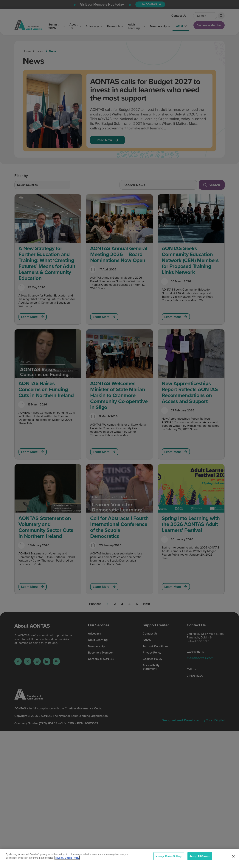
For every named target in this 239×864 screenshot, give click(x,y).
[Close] (233, 856)
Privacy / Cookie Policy (67, 858)
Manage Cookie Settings (169, 856)
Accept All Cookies (200, 856)
